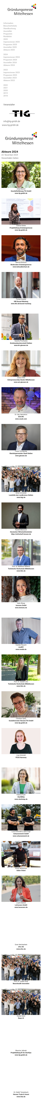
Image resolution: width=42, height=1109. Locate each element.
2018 (5, 96)
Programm (7, 34)
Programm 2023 (10, 75)
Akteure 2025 (9, 50)
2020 (5, 90)
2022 (5, 85)
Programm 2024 (10, 60)
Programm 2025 (10, 44)
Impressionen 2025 (11, 42)
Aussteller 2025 (10, 47)
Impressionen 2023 (11, 72)
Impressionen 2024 (11, 57)
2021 (5, 88)
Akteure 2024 (9, 65)
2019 (5, 93)
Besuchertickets (10, 26)
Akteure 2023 (9, 80)
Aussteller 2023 (10, 78)
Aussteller (7, 31)
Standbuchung (9, 28)
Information (8, 23)
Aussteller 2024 (10, 62)
